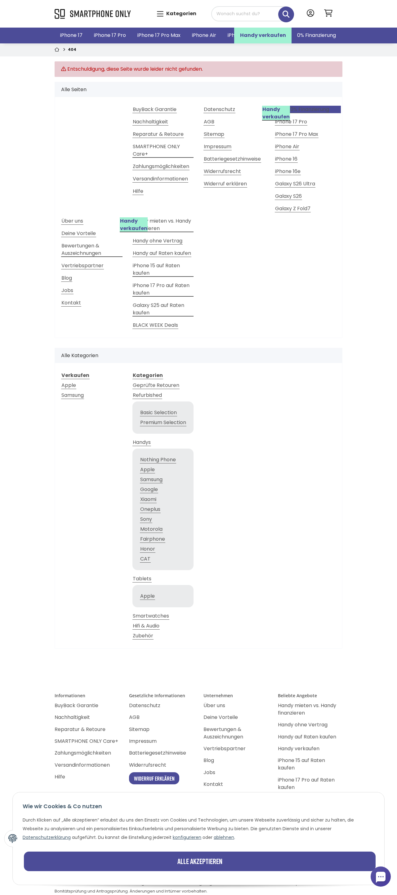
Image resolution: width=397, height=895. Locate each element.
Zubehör (143, 635)
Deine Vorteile (78, 233)
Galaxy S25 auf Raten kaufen (158, 309)
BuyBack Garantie (154, 109)
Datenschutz (219, 109)
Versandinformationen (160, 178)
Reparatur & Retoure (158, 134)
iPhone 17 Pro (110, 35)
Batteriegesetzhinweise (232, 158)
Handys (142, 442)
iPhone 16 (286, 158)
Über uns (72, 220)
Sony (146, 519)
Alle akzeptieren (199, 861)
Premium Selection (163, 422)
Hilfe (138, 191)
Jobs (67, 290)
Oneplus (150, 509)
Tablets (142, 578)
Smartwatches (151, 615)
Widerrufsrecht (222, 171)
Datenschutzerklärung (47, 837)
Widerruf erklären (225, 183)
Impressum (217, 146)
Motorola (151, 529)
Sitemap (214, 134)
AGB (209, 121)
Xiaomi (148, 499)
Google (149, 489)
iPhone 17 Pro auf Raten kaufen (161, 289)
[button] (310, 14)
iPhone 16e (288, 171)
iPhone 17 (71, 35)
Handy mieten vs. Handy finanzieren (162, 224)
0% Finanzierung (316, 35)
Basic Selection (158, 412)
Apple (68, 385)
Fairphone (152, 539)
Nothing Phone (158, 459)
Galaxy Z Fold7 (292, 208)
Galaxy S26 (288, 196)
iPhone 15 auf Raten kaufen (156, 269)
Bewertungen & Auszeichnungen (81, 249)
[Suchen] (282, 11)
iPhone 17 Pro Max (159, 35)
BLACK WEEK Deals (155, 325)
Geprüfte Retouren (156, 385)
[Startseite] (57, 50)
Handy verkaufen (263, 35)
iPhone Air (204, 35)
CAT (145, 558)
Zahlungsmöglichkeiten (161, 166)
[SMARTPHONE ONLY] (93, 14)
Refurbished (147, 395)
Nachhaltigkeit (150, 121)
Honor (147, 548)
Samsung (72, 395)
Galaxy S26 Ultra (295, 183)
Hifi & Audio (146, 625)
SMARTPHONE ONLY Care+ (156, 150)
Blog (66, 277)
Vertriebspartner (82, 265)
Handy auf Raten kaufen (162, 253)
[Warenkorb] (330, 14)
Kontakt (71, 302)
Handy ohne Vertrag (157, 240)
